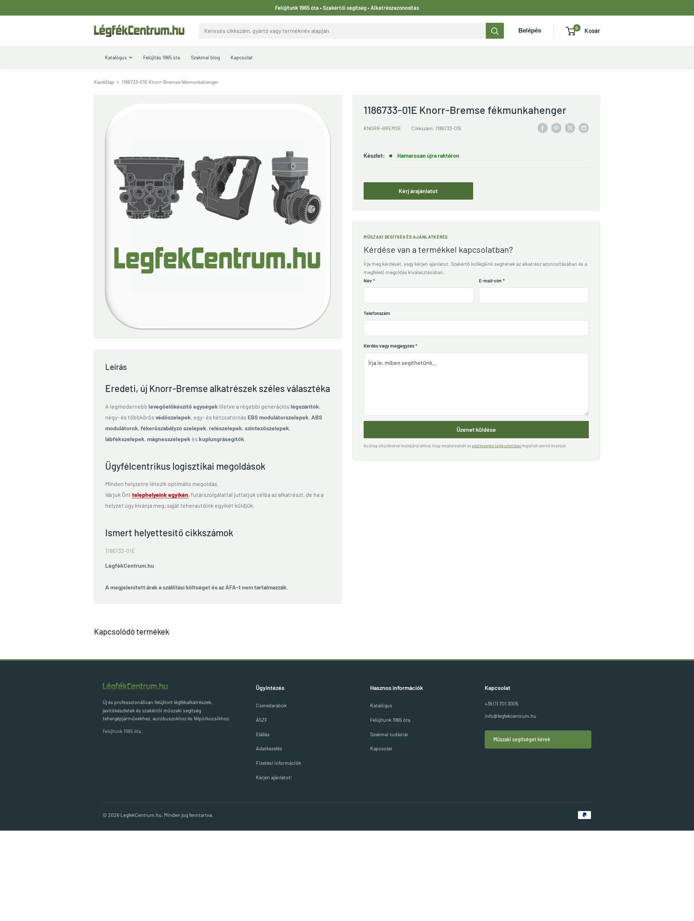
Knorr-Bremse (382, 128)
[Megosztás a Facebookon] (542, 127)
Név (369, 280)
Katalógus (381, 705)
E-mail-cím (492, 280)
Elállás (263, 734)
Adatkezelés (269, 748)
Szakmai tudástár (389, 734)
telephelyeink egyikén (160, 494)
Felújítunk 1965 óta (390, 720)
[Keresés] (495, 31)
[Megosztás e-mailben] (584, 127)
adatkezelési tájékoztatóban (497, 445)
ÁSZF (261, 720)
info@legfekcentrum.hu (510, 716)
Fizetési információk (278, 763)
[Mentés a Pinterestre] (556, 127)
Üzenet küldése (476, 429)
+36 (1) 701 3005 (501, 703)
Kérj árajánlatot (418, 190)
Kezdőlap (104, 82)
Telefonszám (377, 313)
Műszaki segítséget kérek (521, 739)
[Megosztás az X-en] (570, 127)
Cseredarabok (271, 705)
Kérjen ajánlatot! (274, 777)
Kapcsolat (381, 748)
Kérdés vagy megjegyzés (390, 346)
